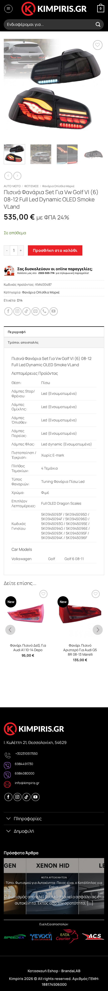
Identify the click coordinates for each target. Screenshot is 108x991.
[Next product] (8, 176)
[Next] (95, 89)
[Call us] (44, 311)
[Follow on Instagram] (17, 311)
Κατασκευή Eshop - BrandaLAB (54, 970)
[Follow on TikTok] (26, 311)
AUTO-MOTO (12, 186)
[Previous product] (17, 176)
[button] (8, 9)
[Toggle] (9, 819)
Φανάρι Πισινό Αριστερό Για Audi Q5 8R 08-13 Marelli (80, 649)
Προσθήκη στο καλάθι (55, 250)
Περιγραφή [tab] (17, 332)
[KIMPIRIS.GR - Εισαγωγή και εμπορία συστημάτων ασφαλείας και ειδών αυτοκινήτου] (54, 9)
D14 (20, 300)
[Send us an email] (35, 311)
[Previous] (12, 89)
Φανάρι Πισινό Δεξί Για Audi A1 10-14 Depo (28, 647)
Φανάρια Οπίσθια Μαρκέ (58, 186)
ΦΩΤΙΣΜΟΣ (31, 186)
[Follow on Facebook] (8, 311)
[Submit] (98, 24)
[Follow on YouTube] (53, 311)
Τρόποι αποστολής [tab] (23, 342)
